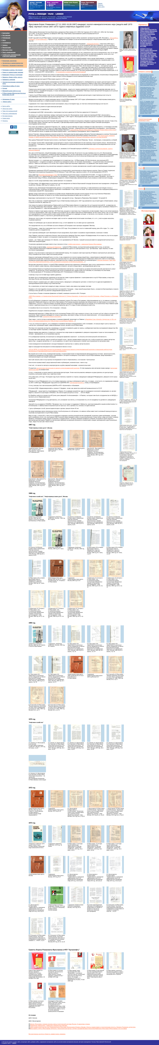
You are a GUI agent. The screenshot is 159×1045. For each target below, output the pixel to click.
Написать (100, 5)
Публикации (6, 38)
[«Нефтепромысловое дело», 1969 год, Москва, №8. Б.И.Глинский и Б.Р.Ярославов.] (128, 309)
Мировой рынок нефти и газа (11, 91)
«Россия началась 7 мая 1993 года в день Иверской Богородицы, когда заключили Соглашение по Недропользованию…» (72, 261)
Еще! (141, 116)
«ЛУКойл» (32, 39)
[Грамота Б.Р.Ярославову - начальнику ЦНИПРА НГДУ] (128, 89)
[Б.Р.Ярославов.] (76, 834)
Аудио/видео (6, 42)
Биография (6, 33)
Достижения (6, 35)
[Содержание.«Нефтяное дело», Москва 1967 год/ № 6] (76, 438)
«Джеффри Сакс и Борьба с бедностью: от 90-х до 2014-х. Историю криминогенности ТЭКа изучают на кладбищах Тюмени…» (72, 320)
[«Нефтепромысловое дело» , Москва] (37, 864)
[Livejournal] (15, 126)
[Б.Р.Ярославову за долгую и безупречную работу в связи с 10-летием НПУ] (115, 961)
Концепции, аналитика (9, 61)
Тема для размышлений (9, 111)
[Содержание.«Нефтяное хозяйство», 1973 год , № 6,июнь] (56, 834)
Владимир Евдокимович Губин (48, 175)
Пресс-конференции (8, 52)
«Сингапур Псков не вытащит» (52, 316)
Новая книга (6, 118)
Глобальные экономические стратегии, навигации (11, 55)
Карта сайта (6, 106)
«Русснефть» (114, 38)
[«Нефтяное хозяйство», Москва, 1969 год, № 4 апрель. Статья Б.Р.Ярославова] (37, 634)
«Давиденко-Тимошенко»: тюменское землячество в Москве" (48, 1025)
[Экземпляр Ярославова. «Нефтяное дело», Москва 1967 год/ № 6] (56, 438)
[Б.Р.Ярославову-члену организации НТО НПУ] (76, 961)
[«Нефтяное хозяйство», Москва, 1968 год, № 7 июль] (56, 537)
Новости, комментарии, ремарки (12, 72)
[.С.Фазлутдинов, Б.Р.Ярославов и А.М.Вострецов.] (95, 799)
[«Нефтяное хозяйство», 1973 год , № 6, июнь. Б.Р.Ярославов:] (128, 390)
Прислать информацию (9, 113)
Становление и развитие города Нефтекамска (70, 72)
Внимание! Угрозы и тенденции (12, 75)
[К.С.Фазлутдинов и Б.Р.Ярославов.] (76, 864)
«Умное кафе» (6, 101)
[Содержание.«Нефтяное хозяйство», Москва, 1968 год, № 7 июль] (76, 537)
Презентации (6, 47)
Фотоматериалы (148, 211)
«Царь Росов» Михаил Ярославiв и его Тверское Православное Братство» (93, 130)
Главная (100, 3)
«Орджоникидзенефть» (77, 382)
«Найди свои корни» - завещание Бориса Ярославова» (85, 244)
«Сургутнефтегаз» (41, 39)
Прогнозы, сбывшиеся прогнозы (12, 65)
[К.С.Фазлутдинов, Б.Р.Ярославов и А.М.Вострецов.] (76, 799)
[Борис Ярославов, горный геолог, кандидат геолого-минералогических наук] (128, 39)
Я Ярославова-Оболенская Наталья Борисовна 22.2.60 (14, 94)
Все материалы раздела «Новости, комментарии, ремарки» (47, 1034)
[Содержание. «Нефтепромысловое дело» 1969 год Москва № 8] (95, 664)
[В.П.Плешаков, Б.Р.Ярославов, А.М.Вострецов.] (115, 895)
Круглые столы (7, 50)
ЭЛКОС (14, 1043)
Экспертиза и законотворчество (12, 63)
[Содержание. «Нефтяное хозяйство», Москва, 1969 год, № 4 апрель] (56, 634)
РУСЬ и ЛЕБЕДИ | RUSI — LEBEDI (46, 14)
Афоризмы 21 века (8, 99)
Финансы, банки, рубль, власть (12, 77)
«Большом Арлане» (93, 44)
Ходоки (140, 168)
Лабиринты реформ (144, 71)
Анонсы (141, 189)
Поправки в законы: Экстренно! (12, 70)
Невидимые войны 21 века (11, 86)
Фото (4, 40)
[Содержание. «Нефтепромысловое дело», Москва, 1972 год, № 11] (56, 799)
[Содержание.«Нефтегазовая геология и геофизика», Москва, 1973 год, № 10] (76, 895)
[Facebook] (11, 126)
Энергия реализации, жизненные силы (145, 119)
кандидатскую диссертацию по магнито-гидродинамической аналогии (57, 368)
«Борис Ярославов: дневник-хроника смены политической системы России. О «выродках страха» (60, 1024)
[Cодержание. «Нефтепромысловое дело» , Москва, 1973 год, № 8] (56, 864)
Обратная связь (7, 108)
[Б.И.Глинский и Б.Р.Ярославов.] (115, 664)
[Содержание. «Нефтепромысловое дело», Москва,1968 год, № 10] (76, 568)
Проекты (142, 25)
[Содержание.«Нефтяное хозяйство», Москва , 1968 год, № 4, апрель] (56, 507)
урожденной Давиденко (54, 247)
